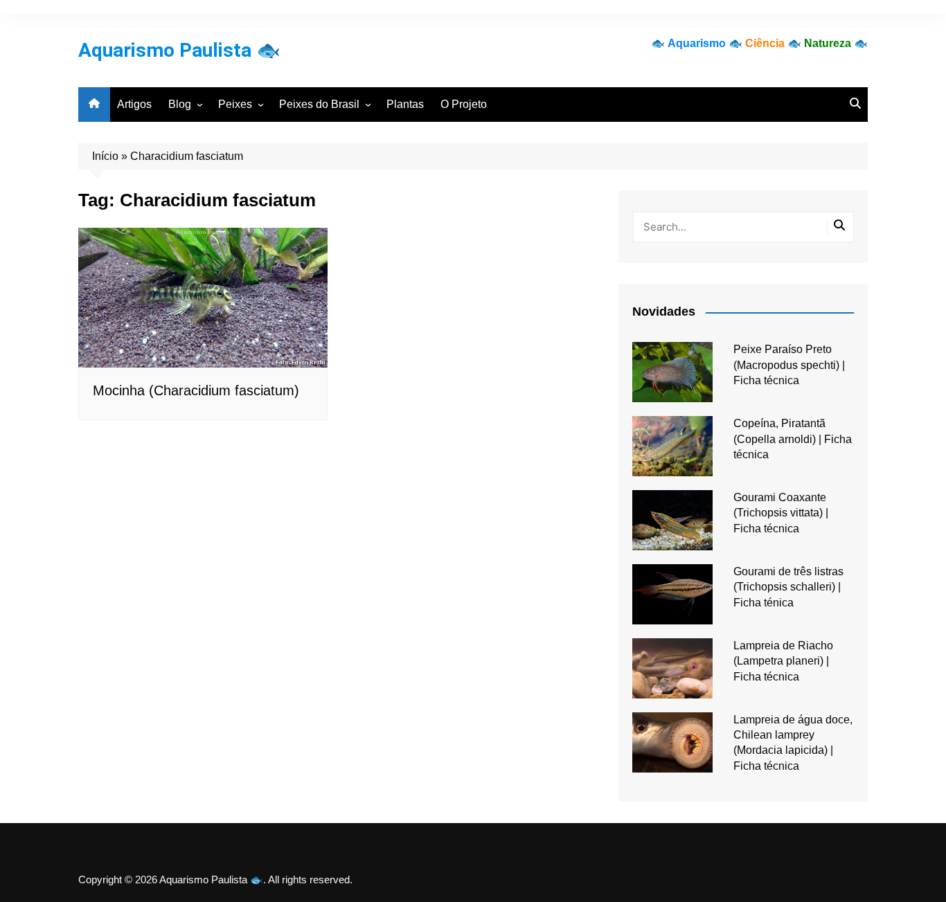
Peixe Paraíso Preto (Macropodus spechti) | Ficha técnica (789, 364)
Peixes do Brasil (319, 104)
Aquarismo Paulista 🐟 (179, 50)
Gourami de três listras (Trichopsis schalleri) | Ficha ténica (788, 587)
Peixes (235, 104)
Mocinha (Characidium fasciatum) (196, 390)
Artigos (134, 104)
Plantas (405, 104)
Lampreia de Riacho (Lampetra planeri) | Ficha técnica (783, 661)
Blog (179, 104)
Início (105, 156)
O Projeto (463, 104)
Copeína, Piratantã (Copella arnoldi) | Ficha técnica (792, 438)
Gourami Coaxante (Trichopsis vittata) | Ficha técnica (780, 512)
